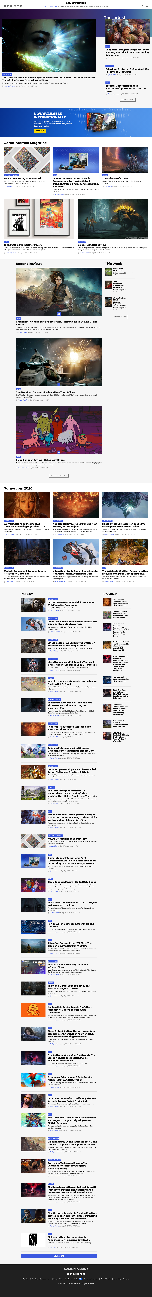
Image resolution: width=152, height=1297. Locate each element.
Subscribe (25, 1279)
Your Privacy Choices (72, 1279)
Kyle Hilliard (111, 74)
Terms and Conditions (91, 1279)
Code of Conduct (106, 1279)
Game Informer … (10, 86)
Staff (31, 1279)
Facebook (8, 6)
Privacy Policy (58, 1279)
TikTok (21, 6)
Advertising (117, 1279)
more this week (120, 317)
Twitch (15, 6)
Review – (56, 323)
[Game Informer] (76, 1269)
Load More (59, 1256)
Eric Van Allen (60, 534)
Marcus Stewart (112, 58)
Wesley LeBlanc (55, 715)
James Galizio (22, 400)
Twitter (5, 6)
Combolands (118, 269)
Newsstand (126, 1279)
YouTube (18, 6)
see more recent (127, 100)
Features (89, 6)
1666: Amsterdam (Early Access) (118, 283)
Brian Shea (53, 1247)
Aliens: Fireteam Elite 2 (119, 299)
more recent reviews (58, 476)
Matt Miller (9, 186)
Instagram (11, 6)
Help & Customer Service (43, 1279)
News (62, 6)
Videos (98, 6)
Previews (79, 6)
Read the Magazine (50, 6)
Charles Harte (112, 94)
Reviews (70, 6)
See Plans (40, 131)
